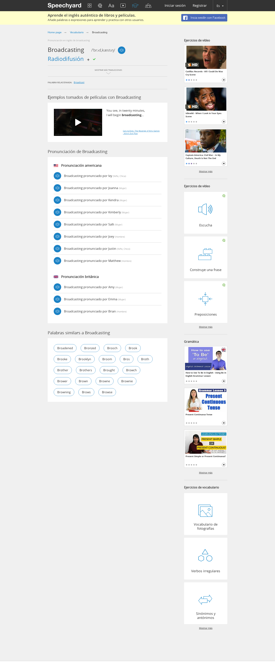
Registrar (200, 6)
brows (86, 392)
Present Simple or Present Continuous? (206, 456)
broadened (65, 348)
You (109, 110)
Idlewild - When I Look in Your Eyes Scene (203, 115)
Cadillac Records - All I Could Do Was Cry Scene (204, 73)
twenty (127, 110)
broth (145, 359)
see (115, 110)
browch (131, 370)
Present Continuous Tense (199, 414)
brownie (127, 381)
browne (104, 381)
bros (126, 359)
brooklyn (85, 359)
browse (107, 392)
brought (109, 370)
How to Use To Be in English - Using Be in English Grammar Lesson (206, 374)
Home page (55, 32)
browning (64, 392)
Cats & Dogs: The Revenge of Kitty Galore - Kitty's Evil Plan (141, 132)
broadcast (79, 82)
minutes (138, 110)
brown (83, 381)
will (110, 115)
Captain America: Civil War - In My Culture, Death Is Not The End (203, 157)
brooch (112, 348)
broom (107, 359)
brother (62, 370)
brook (133, 348)
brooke (62, 359)
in (120, 110)
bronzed (90, 348)
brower (62, 381)
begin (117, 115)
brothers (86, 370)
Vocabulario (77, 32)
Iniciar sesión (175, 6)
